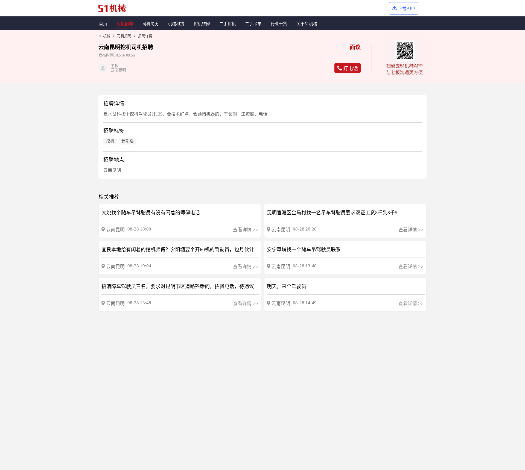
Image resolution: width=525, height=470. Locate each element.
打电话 (350, 68)
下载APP (406, 8)
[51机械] (112, 8)
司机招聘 (124, 36)
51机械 (104, 36)
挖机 (125, 47)
